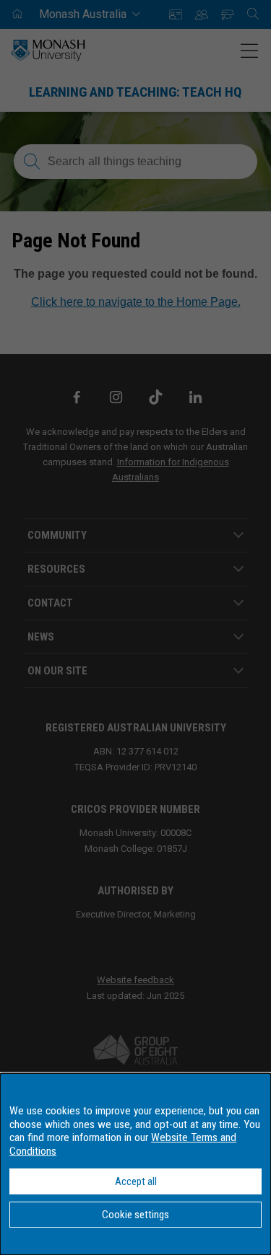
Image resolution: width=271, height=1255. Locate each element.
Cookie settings (135, 1214)
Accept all (136, 1181)
